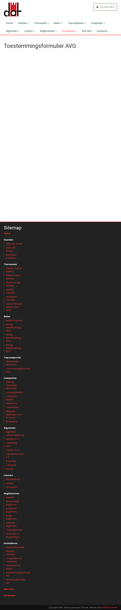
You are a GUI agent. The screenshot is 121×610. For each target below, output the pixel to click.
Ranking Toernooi (10, 291)
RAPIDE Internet (109, 607)
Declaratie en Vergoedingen (13, 535)
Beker (57, 23)
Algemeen (12, 30)
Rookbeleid (11, 421)
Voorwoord (11, 403)
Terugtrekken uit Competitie (14, 560)
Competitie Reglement (11, 510)
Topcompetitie (76, 23)
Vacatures (102, 30)
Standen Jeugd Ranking (13, 284)
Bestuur (10, 483)
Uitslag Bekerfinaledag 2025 (13, 348)
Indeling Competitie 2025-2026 (11, 385)
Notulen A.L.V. (13, 449)
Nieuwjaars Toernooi (11, 298)
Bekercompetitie (14, 320)
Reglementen (47, 30)
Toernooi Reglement (11, 524)
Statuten (10, 497)
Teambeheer (12, 407)
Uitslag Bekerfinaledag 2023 (13, 327)
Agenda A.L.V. (12, 438)
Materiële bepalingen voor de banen (14, 414)
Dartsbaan (11, 464)
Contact (28, 30)
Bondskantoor (13, 479)
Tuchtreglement (14, 529)
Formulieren (68, 30)
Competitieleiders (14, 392)
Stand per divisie (14, 243)
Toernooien (40, 23)
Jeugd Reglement (11, 517)
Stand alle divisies (11, 249)
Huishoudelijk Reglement (12, 503)
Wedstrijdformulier (15, 547)
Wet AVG (87, 30)
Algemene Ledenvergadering (15, 433)
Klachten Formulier (10, 553)
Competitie (97, 23)
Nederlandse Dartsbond (12, 363)
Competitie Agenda (11, 398)
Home (9, 23)
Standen (22, 23)
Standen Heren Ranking (13, 277)
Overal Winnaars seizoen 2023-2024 (14, 307)
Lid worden (106, 7)
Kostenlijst (11, 461)
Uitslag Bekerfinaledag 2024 (13, 337)
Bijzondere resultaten (11, 256)
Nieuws (9, 468)
